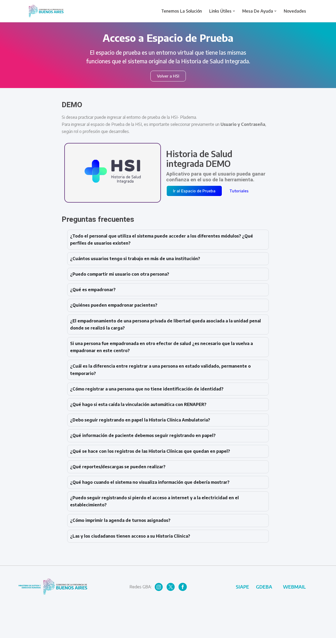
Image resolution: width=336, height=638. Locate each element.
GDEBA (264, 587)
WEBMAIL (294, 587)
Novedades (295, 11)
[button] (234, 11)
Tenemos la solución (181, 11)
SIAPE (242, 587)
